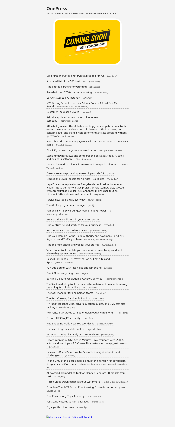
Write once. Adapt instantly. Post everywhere (80, 334)
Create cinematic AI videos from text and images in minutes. (87, 166)
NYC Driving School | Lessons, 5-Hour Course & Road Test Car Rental (82, 104)
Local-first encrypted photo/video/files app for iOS (81, 75)
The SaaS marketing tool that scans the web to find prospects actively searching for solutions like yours (87, 285)
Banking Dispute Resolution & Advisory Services (84, 278)
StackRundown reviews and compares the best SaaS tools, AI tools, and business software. (85, 157)
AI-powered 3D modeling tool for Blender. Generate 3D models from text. (86, 374)
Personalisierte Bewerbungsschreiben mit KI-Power (79, 212)
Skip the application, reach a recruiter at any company (72, 119)
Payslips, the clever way (66, 407)
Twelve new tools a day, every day (74, 199)
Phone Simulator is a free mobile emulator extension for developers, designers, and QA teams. (86, 364)
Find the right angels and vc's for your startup (81, 244)
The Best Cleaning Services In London (75, 298)
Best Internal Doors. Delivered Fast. (76, 230)
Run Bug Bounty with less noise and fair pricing (79, 267)
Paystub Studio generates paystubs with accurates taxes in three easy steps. (87, 143)
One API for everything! (67, 273)
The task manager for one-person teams (76, 292)
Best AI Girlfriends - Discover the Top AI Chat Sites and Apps (78, 260)
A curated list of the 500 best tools (73, 81)
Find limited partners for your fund (73, 86)
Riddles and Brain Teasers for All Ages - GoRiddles (82, 178)
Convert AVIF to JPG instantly (69, 97)
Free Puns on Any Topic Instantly (74, 396)
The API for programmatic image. (70, 205)
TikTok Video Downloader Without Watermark (87, 381)
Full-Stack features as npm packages (75, 401)
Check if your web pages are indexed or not (84, 150)
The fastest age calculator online (74, 329)
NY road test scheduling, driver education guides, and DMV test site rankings (85, 305)
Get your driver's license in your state (73, 219)
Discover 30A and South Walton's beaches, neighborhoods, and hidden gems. (83, 353)
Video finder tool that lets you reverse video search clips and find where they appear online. (84, 251)
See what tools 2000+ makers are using (77, 92)
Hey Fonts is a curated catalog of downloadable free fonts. (87, 312)
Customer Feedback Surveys (68, 111)
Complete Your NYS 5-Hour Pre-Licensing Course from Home (86, 389)
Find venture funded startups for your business (80, 225)
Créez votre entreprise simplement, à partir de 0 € (80, 173)
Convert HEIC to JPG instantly (69, 318)
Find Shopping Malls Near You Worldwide (79, 323)
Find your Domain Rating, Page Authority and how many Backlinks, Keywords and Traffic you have (85, 237)
